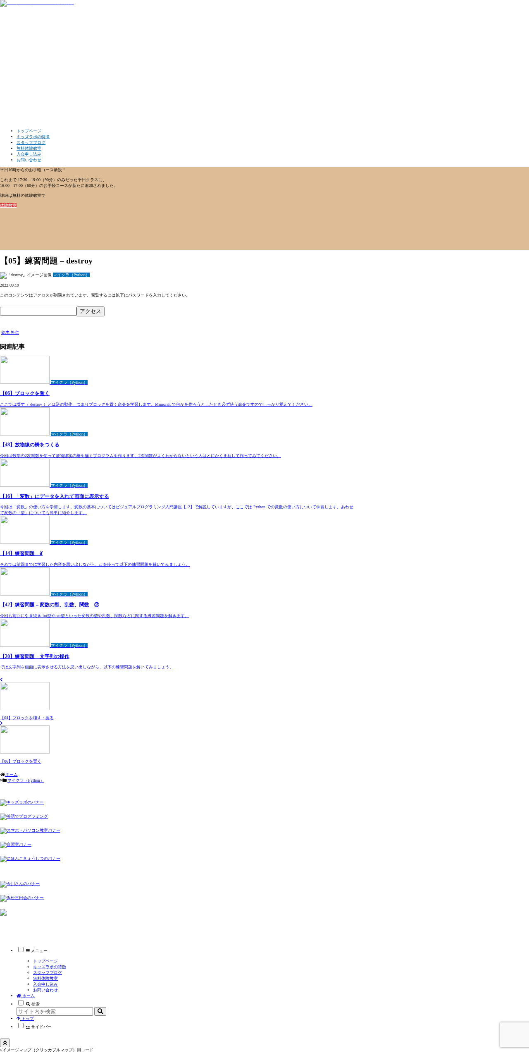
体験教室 (8, 205)
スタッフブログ (47, 972)
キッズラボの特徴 (49, 966)
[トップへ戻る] (5, 1043)
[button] (100, 1011)
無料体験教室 (45, 978)
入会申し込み (45, 984)
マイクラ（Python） (22, 326)
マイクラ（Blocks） (35, 922)
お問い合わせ (45, 990)
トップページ (45, 961)
